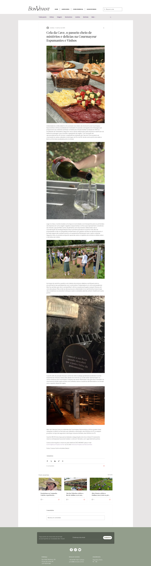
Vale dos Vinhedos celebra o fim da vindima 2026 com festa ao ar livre (74, 494)
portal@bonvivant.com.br (76, 561)
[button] (110, 17)
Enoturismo (68, 17)
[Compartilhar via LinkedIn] (55, 461)
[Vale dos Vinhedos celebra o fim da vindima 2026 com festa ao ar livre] (75, 484)
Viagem (59, 17)
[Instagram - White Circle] (75, 549)
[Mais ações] (104, 28)
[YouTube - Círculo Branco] (79, 549)
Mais (93, 17)
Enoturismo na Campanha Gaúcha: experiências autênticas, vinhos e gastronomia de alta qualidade (50, 494)
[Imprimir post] (62, 461)
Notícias (85, 17)
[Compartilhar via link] (59, 461)
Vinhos (52, 17)
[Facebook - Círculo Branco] (71, 549)
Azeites (77, 17)
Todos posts (42, 17)
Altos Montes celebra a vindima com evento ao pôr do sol (100, 494)
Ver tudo (110, 474)
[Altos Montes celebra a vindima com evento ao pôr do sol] (101, 484)
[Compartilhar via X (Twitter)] (51, 461)
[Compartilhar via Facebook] (47, 461)
